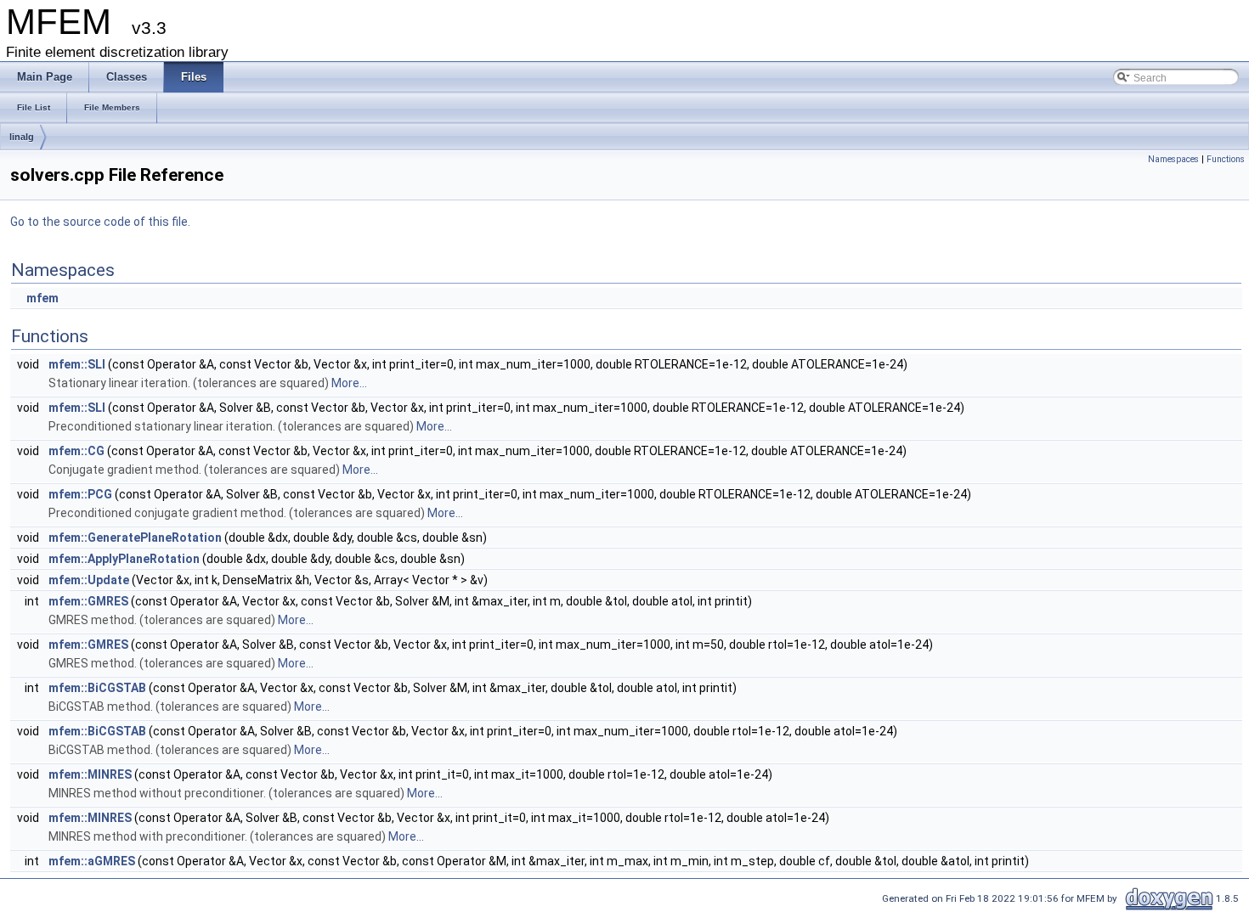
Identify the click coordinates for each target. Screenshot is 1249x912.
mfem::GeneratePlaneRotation (135, 537)
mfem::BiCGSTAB (97, 688)
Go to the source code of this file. (100, 221)
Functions (1226, 159)
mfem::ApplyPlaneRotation (124, 559)
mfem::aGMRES (91, 861)
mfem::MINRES (90, 774)
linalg (21, 137)
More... (349, 383)
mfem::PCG (80, 494)
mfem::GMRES (88, 601)
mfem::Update (88, 580)
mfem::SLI (76, 364)
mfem (42, 298)
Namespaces (1173, 159)
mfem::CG (76, 451)
